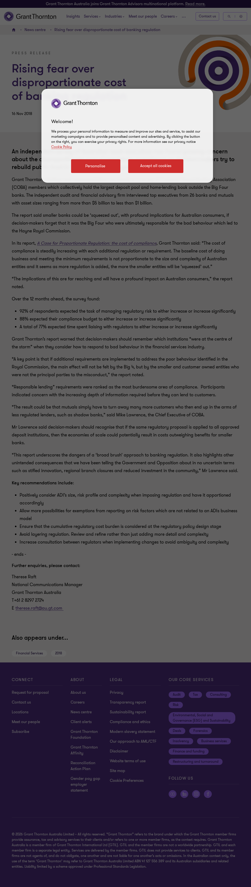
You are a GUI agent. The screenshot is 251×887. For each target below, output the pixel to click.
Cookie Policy (61, 147)
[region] (127, 136)
